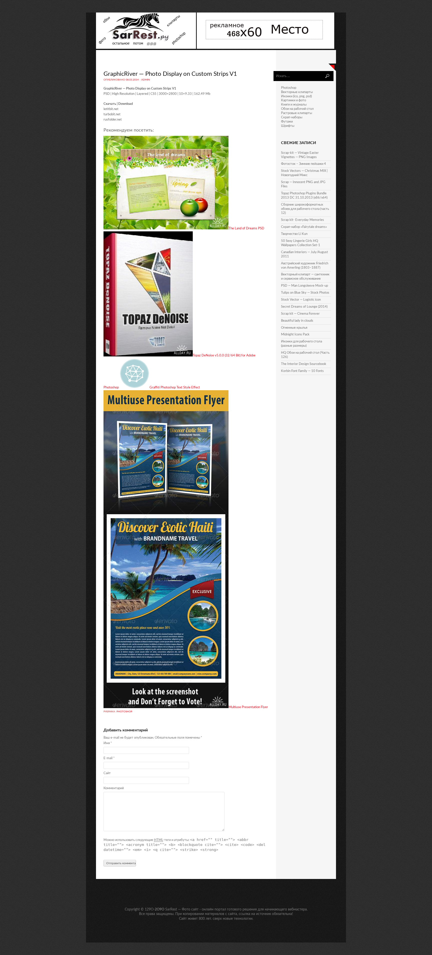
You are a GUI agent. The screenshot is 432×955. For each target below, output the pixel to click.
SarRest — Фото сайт (181, 909)
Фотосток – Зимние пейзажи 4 (303, 164)
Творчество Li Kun (294, 234)
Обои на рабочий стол (297, 109)
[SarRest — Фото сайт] (146, 48)
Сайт (107, 773)
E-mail (109, 758)
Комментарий (114, 788)
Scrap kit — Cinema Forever (300, 313)
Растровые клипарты (296, 113)
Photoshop (124, 711)
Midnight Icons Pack (295, 334)
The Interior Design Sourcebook (303, 364)
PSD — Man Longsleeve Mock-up (304, 285)
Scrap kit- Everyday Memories (302, 220)
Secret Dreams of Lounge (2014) (304, 306)
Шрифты (287, 126)
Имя (108, 743)
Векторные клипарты (297, 92)
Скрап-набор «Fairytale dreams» (304, 227)
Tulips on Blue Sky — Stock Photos (305, 292)
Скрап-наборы (291, 117)
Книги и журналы (293, 104)
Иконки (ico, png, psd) (296, 96)
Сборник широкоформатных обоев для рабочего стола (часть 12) (305, 209)
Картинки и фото (293, 100)
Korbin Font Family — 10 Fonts (302, 371)
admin (145, 80)
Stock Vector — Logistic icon (301, 299)
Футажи (287, 121)
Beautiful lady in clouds (297, 320)
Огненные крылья (294, 327)
